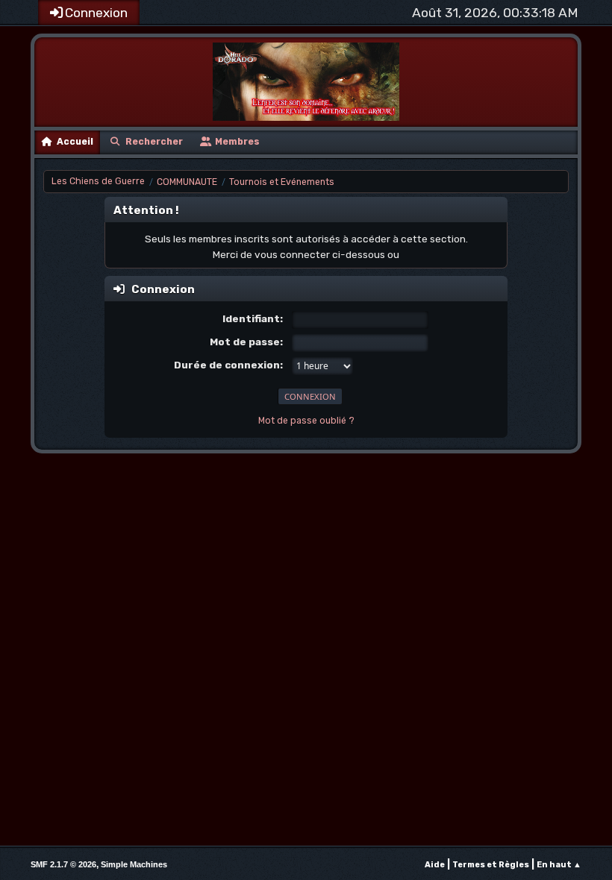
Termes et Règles (490, 865)
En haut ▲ (559, 865)
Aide (435, 865)
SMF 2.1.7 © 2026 (63, 864)
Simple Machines (134, 864)
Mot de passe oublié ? (306, 420)
